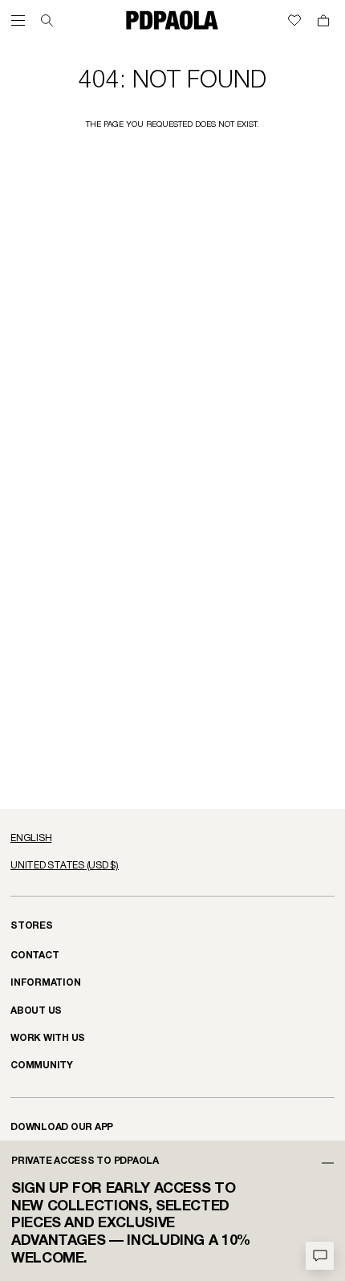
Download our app (61, 1127)
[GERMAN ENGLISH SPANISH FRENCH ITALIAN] (172, 838)
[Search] (47, 20)
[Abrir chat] (320, 1256)
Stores (31, 925)
